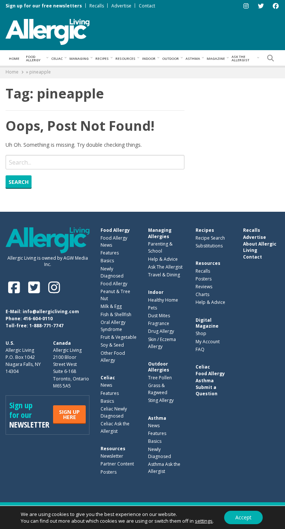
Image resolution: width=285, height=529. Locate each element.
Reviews (204, 286)
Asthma (193, 58)
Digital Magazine (207, 323)
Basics (107, 260)
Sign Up (69, 414)
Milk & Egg (111, 306)
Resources (125, 58)
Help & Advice (163, 259)
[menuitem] (14, 58)
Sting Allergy (161, 400)
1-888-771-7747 (46, 325)
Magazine (216, 58)
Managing (79, 58)
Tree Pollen (160, 377)
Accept (243, 517)
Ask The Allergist (165, 267)
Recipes (102, 58)
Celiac (57, 58)
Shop (201, 333)
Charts (202, 294)
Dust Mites (159, 315)
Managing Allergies (159, 233)
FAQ (200, 349)
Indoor (148, 58)
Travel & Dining (164, 275)
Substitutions (209, 246)
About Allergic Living (259, 247)
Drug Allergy (161, 331)
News (106, 385)
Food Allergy (33, 58)
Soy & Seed (112, 345)
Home (14, 58)
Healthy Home (163, 300)
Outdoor (170, 58)
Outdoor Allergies (158, 367)
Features (110, 253)
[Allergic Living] (47, 31)
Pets (152, 308)
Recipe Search (210, 238)
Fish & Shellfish (116, 314)
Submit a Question (206, 390)
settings (204, 520)
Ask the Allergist (240, 58)
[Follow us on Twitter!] (36, 287)
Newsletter (112, 456)
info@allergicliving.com (51, 311)
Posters (109, 472)
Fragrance (158, 323)
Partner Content (117, 464)
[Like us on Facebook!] (16, 287)
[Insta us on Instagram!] (54, 287)
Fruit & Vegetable (119, 337)
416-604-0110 (38, 318)
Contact (147, 6)
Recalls (96, 6)
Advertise (121, 6)
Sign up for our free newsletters (44, 6)
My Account (208, 341)
